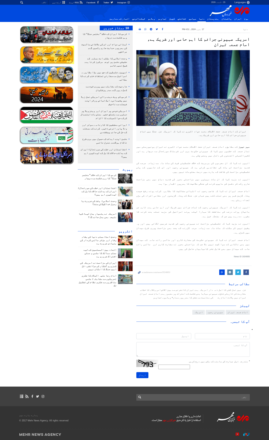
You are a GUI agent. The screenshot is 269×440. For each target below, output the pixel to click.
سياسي (192, 19)
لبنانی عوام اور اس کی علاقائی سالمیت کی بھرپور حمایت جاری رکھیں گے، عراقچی (104, 48)
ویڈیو (151, 19)
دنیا (202, 19)
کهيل (172, 19)
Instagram (122, 2)
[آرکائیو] (21, 396)
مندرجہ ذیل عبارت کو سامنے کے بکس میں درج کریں (219, 361)
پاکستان (226, 19)
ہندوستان (213, 19)
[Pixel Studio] (235, 434)
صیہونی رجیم (215, 312)
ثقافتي (182, 19)
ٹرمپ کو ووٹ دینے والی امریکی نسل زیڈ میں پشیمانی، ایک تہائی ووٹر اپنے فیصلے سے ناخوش (104, 101)
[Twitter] (37, 396)
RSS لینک (74, 2)
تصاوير (162, 19)
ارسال (142, 375)
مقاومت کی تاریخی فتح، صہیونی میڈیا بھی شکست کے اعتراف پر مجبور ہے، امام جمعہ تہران (193, 294)
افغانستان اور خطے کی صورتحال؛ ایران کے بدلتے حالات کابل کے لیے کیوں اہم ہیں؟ (104, 153)
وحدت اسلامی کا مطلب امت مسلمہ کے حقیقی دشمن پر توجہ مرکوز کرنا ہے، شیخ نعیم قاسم (105, 62)
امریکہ (198, 312)
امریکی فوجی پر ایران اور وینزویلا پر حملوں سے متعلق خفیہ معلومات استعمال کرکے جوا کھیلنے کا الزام (104, 115)
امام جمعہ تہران (237, 312)
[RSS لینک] (27, 396)
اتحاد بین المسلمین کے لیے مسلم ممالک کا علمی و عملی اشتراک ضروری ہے (100, 253)
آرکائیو (57, 2)
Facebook (91, 2)
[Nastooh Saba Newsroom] (245, 434)
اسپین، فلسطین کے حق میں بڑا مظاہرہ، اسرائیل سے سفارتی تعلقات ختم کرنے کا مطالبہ (103, 76)
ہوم (246, 19)
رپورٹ (128, 169)
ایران (238, 19)
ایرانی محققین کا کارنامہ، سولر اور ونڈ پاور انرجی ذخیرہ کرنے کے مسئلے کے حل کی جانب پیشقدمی (104, 129)
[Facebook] (32, 396)
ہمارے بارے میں (28, 415)
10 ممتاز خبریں (116, 28)
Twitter (106, 2)
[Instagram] (43, 396)
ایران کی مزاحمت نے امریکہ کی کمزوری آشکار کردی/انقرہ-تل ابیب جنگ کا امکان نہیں (98, 266)
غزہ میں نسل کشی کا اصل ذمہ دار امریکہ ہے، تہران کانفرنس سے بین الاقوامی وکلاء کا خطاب (193, 290)
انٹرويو (126, 231)
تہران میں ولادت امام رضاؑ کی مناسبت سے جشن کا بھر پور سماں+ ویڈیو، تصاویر (199, 297)
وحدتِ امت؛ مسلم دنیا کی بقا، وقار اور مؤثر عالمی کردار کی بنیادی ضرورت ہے (98, 240)
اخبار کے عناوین (119, 19)
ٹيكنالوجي (138, 19)
